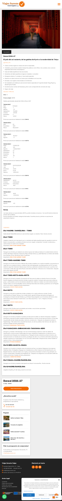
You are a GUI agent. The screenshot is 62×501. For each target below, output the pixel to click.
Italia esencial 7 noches (18, 431)
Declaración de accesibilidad (9, 486)
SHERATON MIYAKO (15, 357)
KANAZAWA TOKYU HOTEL (17, 325)
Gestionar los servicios (28, 491)
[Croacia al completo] (6, 425)
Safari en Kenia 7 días (17, 418)
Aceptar (28, 495)
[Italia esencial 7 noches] (6, 431)
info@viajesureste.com (9, 453)
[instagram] (39, 467)
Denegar (41, 495)
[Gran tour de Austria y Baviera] (6, 438)
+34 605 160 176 (10, 406)
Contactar (4, 481)
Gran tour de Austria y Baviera (17, 438)
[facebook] (33, 467)
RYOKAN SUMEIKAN (15, 342)
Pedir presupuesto (16, 388)
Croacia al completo (17, 425)
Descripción (6, 52)
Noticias (4, 488)
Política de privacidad (45, 498)
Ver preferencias (54, 495)
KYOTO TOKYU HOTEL (16, 287)
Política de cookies (36, 498)
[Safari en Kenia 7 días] (6, 418)
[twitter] (36, 467)
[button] (59, 480)
